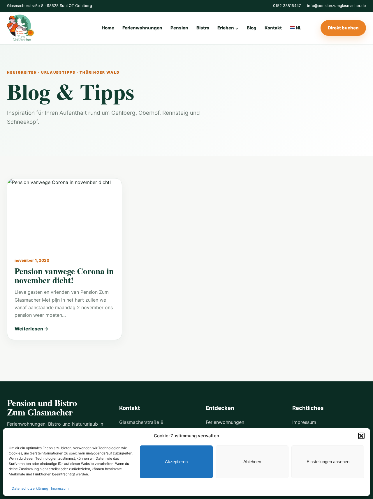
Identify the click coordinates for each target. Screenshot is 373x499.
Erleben (228, 28)
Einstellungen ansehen (328, 461)
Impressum (59, 488)
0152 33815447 (287, 5)
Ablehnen (252, 461)
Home (108, 28)
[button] (361, 436)
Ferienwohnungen (142, 28)
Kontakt (273, 28)
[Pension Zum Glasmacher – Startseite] (45, 28)
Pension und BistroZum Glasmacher (42, 407)
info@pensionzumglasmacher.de (336, 5)
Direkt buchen (343, 28)
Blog (251, 28)
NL (298, 28)
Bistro (202, 28)
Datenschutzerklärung (30, 488)
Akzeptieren (176, 461)
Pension (179, 28)
